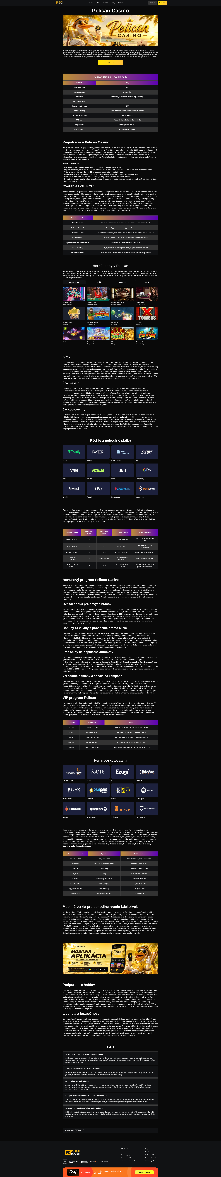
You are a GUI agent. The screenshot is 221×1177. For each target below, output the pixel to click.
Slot (145, 282)
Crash (121, 282)
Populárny (72, 282)
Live (97, 282)
